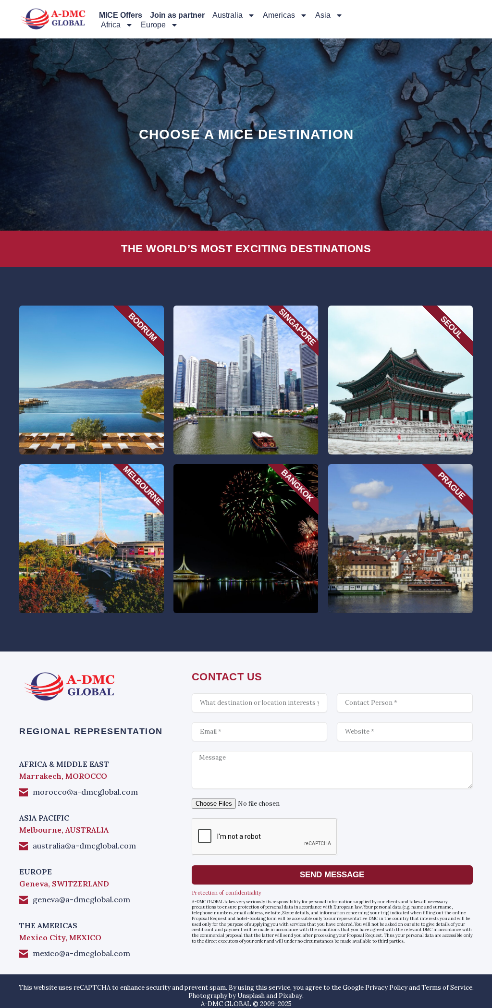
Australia (227, 15)
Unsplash (251, 996)
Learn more (91, 398)
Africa (111, 25)
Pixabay (290, 996)
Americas (279, 15)
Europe (153, 25)
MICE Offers (120, 15)
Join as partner (177, 15)
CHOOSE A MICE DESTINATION (246, 134)
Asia (323, 15)
